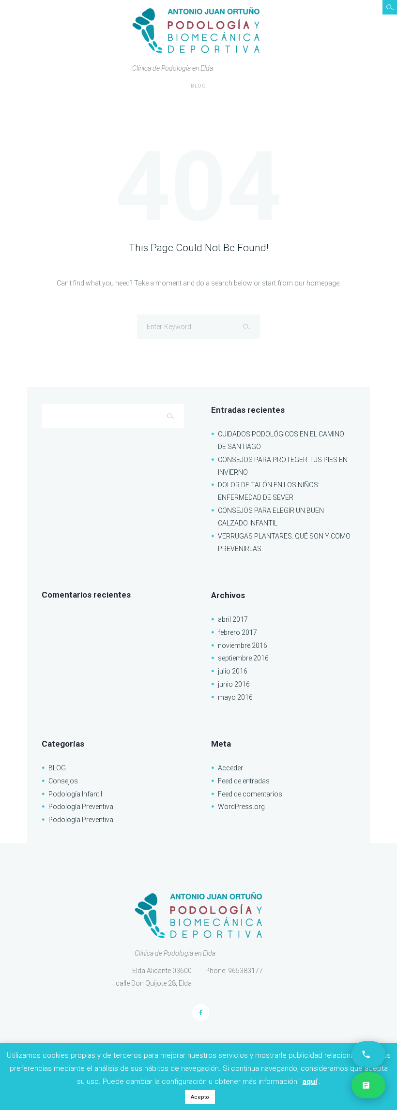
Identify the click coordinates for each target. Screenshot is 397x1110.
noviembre (242, 645)
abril (233, 619)
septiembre (243, 658)
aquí (310, 1081)
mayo (235, 697)
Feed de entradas (244, 781)
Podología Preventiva (80, 806)
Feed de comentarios (250, 794)
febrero (237, 632)
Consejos (63, 781)
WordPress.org (241, 806)
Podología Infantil (75, 794)
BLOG (198, 86)
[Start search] (248, 327)
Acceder (230, 768)
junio (234, 684)
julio (232, 671)
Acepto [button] (200, 1097)
